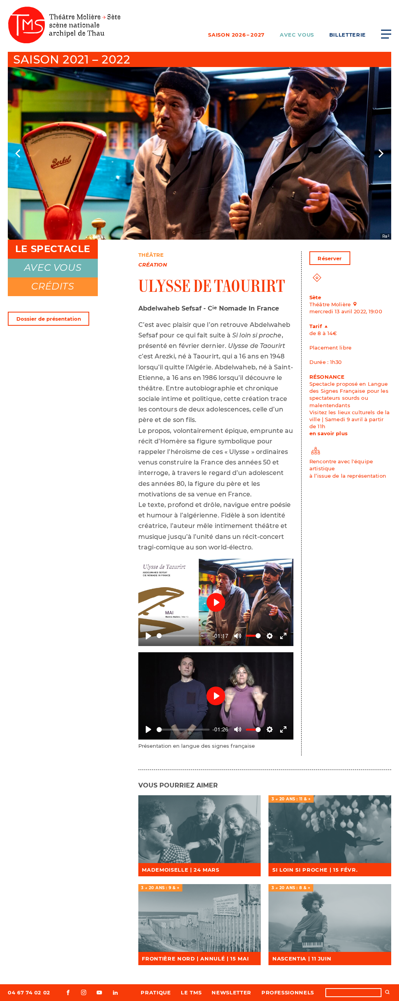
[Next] (380, 154)
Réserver (330, 258)
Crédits (52, 286)
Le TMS (191, 992)
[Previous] (19, 154)
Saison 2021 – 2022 (71, 59)
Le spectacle (52, 248)
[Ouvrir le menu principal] (386, 34)
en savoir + (199, 829)
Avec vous (297, 35)
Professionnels (287, 992)
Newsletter (231, 992)
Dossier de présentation (48, 319)
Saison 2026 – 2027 (236, 35)
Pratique (156, 992)
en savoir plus (328, 433)
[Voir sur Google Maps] (357, 304)
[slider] (183, 635)
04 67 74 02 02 (29, 992)
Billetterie (347, 35)
